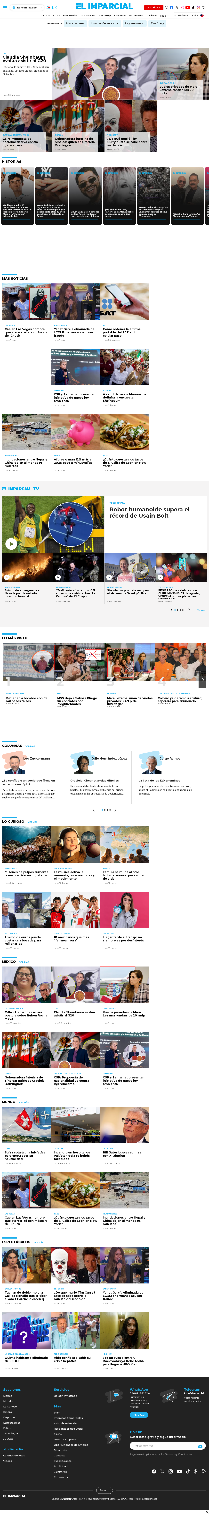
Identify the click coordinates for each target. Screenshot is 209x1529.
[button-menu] (5, 7)
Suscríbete (153, 7)
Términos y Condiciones (178, 1454)
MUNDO (9, 1102)
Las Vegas (10, 325)
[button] (202, 680)
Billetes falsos (15, 693)
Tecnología (10, 1433)
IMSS (59, 693)
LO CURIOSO (13, 821)
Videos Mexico (63, 587)
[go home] (14, 1496)
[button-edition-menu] (175, 15)
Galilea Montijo (13, 1289)
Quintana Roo (167, 83)
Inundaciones (12, 456)
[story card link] (104, 74)
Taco (105, 456)
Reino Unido (11, 868)
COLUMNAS (12, 746)
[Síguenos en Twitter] (177, 7)
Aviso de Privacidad (66, 1423)
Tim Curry (157, 23)
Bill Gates (108, 1149)
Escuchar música (63, 868)
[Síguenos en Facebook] (171, 7)
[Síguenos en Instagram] (182, 7)
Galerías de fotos (14, 1455)
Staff (56, 1412)
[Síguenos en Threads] (198, 7)
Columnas (120, 15)
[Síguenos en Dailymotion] (204, 7)
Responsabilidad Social (68, 1428)
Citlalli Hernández (15, 1009)
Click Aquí (139, 1415)
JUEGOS (45, 15)
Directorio (60, 1450)
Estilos (7, 1428)
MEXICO (9, 962)
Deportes (9, 1417)
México (7, 1395)
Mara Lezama (75, 23)
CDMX (56, 15)
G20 (4, 53)
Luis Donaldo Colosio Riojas (174, 693)
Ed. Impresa (136, 15)
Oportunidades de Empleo (71, 1444)
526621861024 (140, 1393)
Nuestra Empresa (65, 1439)
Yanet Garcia (60, 325)
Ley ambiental (134, 23)
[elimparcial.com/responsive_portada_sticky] (207, 1512)
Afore (57, 456)
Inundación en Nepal (105, 23)
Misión (58, 1434)
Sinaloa (59, 135)
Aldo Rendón (61, 1354)
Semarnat (59, 391)
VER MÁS (30, 746)
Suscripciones (63, 1460)
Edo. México (70, 15)
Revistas (152, 15)
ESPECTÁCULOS (16, 1242)
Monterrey (104, 15)
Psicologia (108, 933)
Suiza (7, 1149)
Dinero (7, 1411)
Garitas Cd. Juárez (189, 15)
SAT (105, 325)
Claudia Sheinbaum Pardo (16, 135)
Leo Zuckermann (36, 758)
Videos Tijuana (117, 503)
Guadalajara (88, 15)
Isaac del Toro (62, 933)
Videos (7, 1460)
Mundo (8, 1401)
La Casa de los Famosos (17, 1354)
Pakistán (58, 1149)
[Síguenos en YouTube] (187, 7)
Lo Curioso (10, 1406)
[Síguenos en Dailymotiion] (204, 1471)
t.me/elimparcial (194, 1393)
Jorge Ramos (170, 758)
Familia (106, 868)
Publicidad (61, 1466)
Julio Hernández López (109, 758)
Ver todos (201, 610)
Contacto (59, 1455)
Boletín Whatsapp (65, 1395)
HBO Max (107, 1354)
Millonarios (11, 933)
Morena (107, 391)
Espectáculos (12, 1422)
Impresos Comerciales (68, 1417)
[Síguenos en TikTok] (193, 7)
